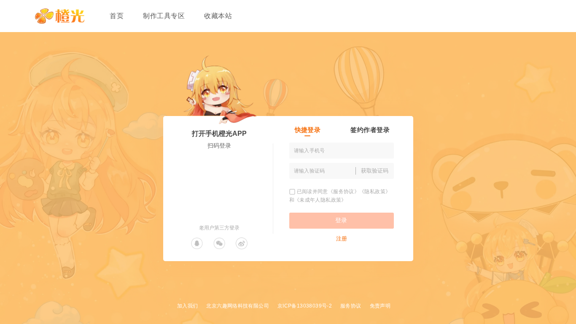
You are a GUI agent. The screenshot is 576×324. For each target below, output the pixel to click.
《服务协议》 (343, 191)
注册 (341, 238)
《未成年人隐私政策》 (320, 200)
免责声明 (380, 306)
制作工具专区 (164, 15)
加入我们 (187, 306)
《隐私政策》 (374, 191)
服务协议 (350, 306)
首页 (117, 15)
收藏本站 (218, 15)
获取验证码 (374, 170)
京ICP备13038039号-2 (304, 306)
